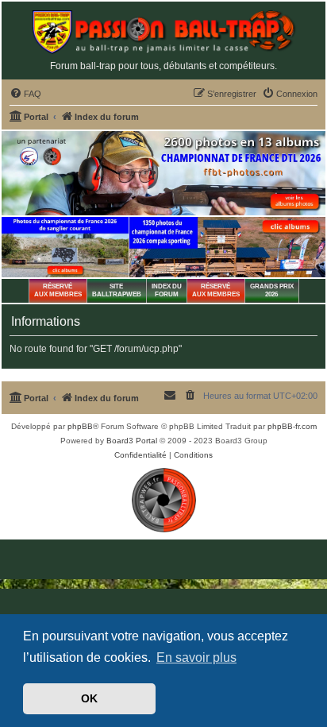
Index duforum (167, 290)
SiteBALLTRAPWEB (116, 290)
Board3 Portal (131, 440)
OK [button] (89, 698)
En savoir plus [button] (196, 657)
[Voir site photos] (163, 173)
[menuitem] (25, 93)
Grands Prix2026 (272, 290)
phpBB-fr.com (292, 426)
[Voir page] (65, 247)
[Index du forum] (163, 32)
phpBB (80, 426)
